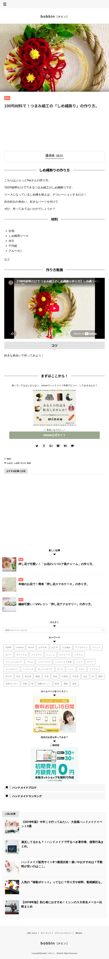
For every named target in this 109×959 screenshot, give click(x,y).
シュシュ (50, 654)
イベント (96, 647)
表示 (59, 155)
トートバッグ (44, 662)
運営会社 (78, 933)
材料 (100, 676)
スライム (78, 654)
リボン (81, 669)
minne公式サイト (54, 435)
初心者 (28, 676)
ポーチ (60, 669)
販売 (57, 683)
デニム (30, 662)
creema (19, 647)
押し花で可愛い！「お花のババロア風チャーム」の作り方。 (56, 564)
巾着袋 (65, 676)
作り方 (23, 463)
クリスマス (36, 654)
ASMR (8, 647)
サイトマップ (46, 933)
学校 (55, 676)
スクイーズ (64, 654)
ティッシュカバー (13, 662)
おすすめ (42, 647)
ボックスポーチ (45, 669)
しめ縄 (16, 463)
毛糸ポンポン (11, 683)
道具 (74, 683)
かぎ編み (66, 647)
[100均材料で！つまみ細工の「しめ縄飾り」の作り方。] (65, 446)
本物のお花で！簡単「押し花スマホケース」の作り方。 (53, 584)
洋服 (25, 683)
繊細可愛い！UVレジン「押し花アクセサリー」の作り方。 (56, 604)
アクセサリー (81, 647)
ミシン (71, 669)
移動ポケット (44, 683)
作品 (18, 676)
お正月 (10, 463)
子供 (46, 676)
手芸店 (75, 676)
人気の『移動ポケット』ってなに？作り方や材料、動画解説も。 (62, 882)
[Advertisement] (54, 130)
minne (31, 647)
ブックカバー (11, 669)
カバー (8, 654)
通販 (66, 683)
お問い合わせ (32, 933)
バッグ (79, 662)
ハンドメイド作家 (63, 662)
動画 (9, 458)
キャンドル (21, 654)
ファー (90, 662)
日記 (85, 676)
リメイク (93, 669)
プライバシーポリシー (63, 933)
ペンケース (28, 669)
